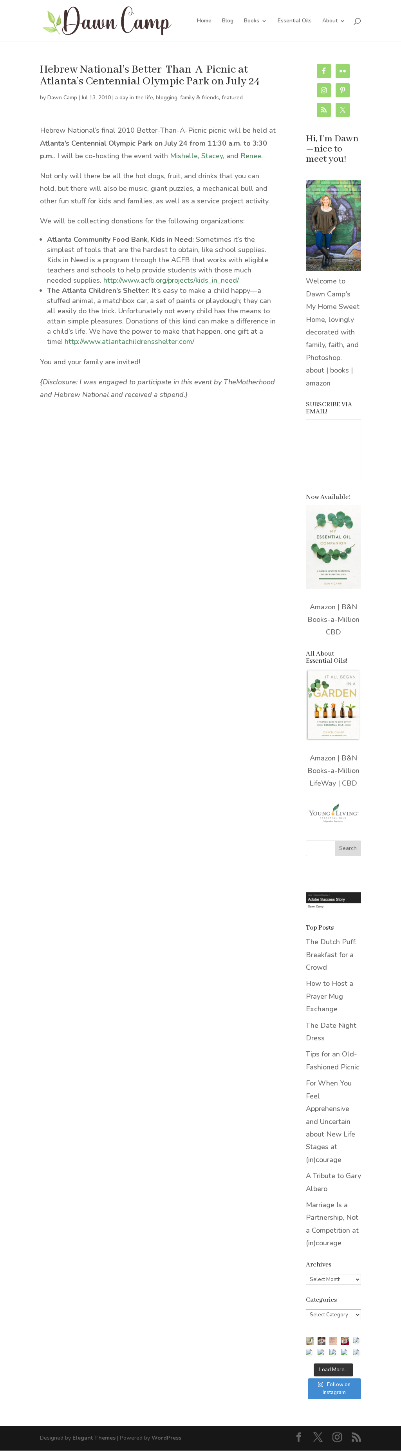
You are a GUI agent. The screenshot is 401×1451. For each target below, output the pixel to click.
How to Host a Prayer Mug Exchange (329, 996)
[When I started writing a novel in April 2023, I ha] (345, 1353)
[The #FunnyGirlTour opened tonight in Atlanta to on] (333, 1353)
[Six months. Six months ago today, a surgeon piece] (321, 1353)
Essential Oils (295, 21)
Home (204, 21)
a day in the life (134, 97)
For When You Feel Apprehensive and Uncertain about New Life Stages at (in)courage (330, 1121)
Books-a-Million (333, 619)
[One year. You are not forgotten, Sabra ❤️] (321, 1341)
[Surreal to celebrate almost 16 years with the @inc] (310, 1353)
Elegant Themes (94, 1438)
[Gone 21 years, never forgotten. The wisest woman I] (357, 1341)
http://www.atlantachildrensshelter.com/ (129, 341)
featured (232, 97)
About (330, 21)
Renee (250, 156)
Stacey (212, 156)
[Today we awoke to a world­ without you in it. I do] (345, 1341)
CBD (333, 632)
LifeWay (322, 783)
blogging (166, 97)
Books (251, 21)
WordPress (166, 1438)
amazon (318, 383)
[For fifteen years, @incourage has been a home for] (357, 1353)
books (339, 370)
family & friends (199, 97)
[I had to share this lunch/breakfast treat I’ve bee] (310, 1341)
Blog (227, 21)
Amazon (323, 607)
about (315, 370)
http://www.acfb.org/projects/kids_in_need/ (171, 280)
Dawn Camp (62, 97)
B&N (349, 607)
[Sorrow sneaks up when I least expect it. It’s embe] (333, 1341)
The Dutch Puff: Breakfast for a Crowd (331, 954)
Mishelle (184, 156)
